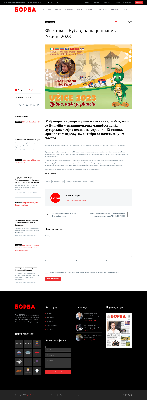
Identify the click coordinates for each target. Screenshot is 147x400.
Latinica (117, 2)
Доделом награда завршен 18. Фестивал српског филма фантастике (26, 222)
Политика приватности (78, 395)
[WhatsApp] (34, 105)
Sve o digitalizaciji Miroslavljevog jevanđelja (92, 327)
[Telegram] (31, 105)
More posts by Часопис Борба (76, 200)
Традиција (90, 9)
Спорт (125, 9)
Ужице (92, 182)
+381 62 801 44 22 (35, 2)
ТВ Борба (139, 2)
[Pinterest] (23, 105)
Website (109, 261)
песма (85, 182)
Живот (79, 9)
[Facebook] (48, 2)
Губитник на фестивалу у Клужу (27, 140)
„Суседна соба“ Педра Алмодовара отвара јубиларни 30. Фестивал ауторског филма (27, 180)
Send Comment (53, 278)
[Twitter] (51, 2)
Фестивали (50, 22)
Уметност (115, 9)
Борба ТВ (50, 321)
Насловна (47, 9)
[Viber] (38, 105)
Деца (48, 182)
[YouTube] (60, 2)
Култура (58, 9)
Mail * (78, 261)
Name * (47, 261)
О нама (87, 2)
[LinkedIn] (27, 105)
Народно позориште (73, 182)
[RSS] (57, 2)
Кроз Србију (102, 9)
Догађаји (69, 9)
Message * (48, 236)
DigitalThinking (30, 395)
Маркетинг (97, 2)
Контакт (107, 2)
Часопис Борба (28, 90)
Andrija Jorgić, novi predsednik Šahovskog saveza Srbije (91, 316)
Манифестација (58, 182)
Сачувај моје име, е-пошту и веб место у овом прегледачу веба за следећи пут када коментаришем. (84, 272)
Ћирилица (127, 2)
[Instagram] (54, 2)
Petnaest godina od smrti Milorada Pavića (93, 336)
